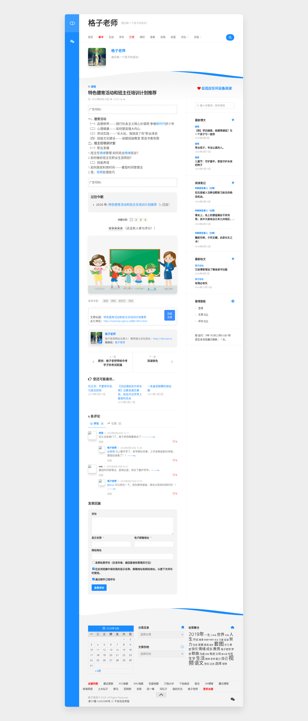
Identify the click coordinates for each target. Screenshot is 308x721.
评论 (121, 37)
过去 (212, 663)
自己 (224, 659)
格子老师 (103, 23)
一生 (207, 635)
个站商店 (184, 683)
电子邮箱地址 (143, 537)
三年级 (213, 635)
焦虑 (212, 653)
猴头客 (224, 654)
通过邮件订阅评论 (105, 579)
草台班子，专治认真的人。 (210, 147)
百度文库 (169, 315)
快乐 (195, 649)
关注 (216, 640)
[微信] (72, 41)
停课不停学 (209, 640)
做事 (201, 639)
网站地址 (97, 550)
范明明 (127, 689)
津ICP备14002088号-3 (100, 701)
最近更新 (108, 683)
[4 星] (118, 228)
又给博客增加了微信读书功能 (211, 269)
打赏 (131, 37)
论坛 (183, 37)
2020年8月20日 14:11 (118, 433)
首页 (90, 37)
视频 (100, 172)
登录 (200, 308)
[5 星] (121, 228)
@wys (110, 484)
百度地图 (154, 683)
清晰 (207, 654)
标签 (173, 37)
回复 (101, 441)
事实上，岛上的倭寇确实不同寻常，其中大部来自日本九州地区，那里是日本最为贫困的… (213, 217)
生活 (200, 658)
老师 (213, 659)
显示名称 (98, 537)
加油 (226, 639)
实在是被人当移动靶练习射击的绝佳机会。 (213, 194)
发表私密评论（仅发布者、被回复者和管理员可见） (124, 562)
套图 (106, 301)
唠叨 (142, 37)
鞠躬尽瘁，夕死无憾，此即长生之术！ (213, 239)
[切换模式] (72, 23)
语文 (199, 663)
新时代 (160, 124)
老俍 (101, 433)
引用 (115, 423)
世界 (220, 634)
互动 (111, 37)
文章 (203, 314)
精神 (207, 659)
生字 (192, 659)
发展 (200, 644)
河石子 (163, 689)
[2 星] (112, 228)
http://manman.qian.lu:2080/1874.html (125, 321)
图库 (211, 645)
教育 (216, 649)
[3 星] (115, 228)
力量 (221, 639)
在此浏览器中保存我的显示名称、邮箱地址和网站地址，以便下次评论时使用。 (132, 571)
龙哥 (139, 689)
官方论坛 (199, 265)
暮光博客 (224, 683)
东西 (227, 635)
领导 (224, 663)
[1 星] (110, 228)
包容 (195, 645)
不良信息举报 (121, 701)
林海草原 (88, 689)
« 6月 (98, 670)
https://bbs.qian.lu (162, 338)
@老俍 (111, 451)
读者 (152, 37)
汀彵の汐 (169, 683)
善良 (206, 644)
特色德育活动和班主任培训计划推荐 (132, 204)
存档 (162, 37)
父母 (218, 653)
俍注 (197, 683)
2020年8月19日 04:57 (117, 466)
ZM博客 (209, 683)
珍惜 (230, 653)
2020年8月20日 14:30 (131, 448)
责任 (206, 663)
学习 (226, 645)
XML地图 (138, 683)
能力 (218, 658)
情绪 (103, 153)
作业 (195, 639)
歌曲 (195, 653)
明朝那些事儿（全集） (205, 188)
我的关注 (178, 689)
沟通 (202, 653)
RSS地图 (123, 683)
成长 (209, 649)
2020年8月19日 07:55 (131, 481)
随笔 (93, 86)
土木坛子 (103, 689)
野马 (115, 689)
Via (154, 437)
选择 (218, 664)
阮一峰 (150, 689)
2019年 (196, 634)
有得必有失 (201, 283)
